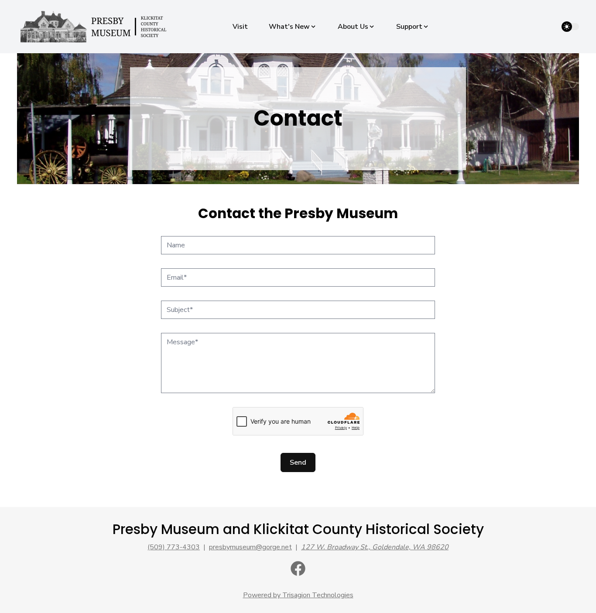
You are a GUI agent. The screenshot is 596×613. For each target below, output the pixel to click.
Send (298, 462)
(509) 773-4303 (173, 547)
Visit (240, 26)
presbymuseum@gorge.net (250, 547)
